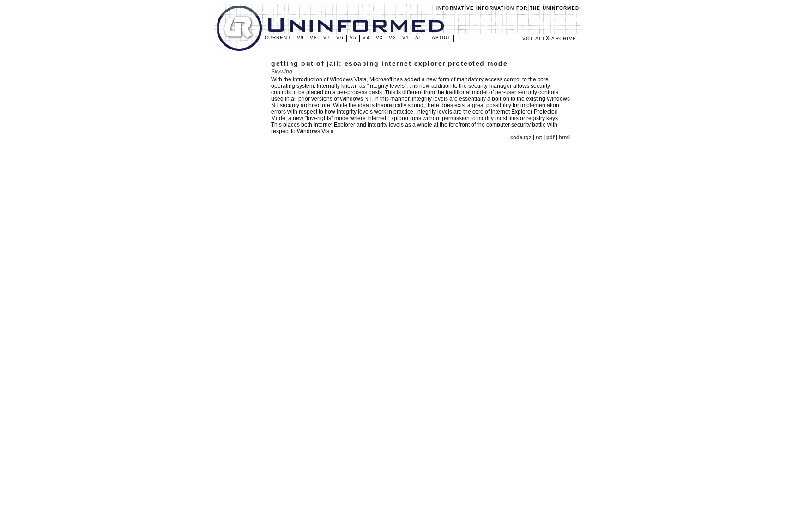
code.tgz (521, 137)
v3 (379, 37)
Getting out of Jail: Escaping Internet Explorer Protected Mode (389, 63)
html (564, 137)
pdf (550, 137)
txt (539, 137)
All (420, 37)
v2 (392, 37)
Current (278, 37)
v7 (327, 37)
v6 (340, 37)
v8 (313, 37)
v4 (366, 37)
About (441, 37)
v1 (406, 37)
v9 (300, 37)
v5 (353, 37)
